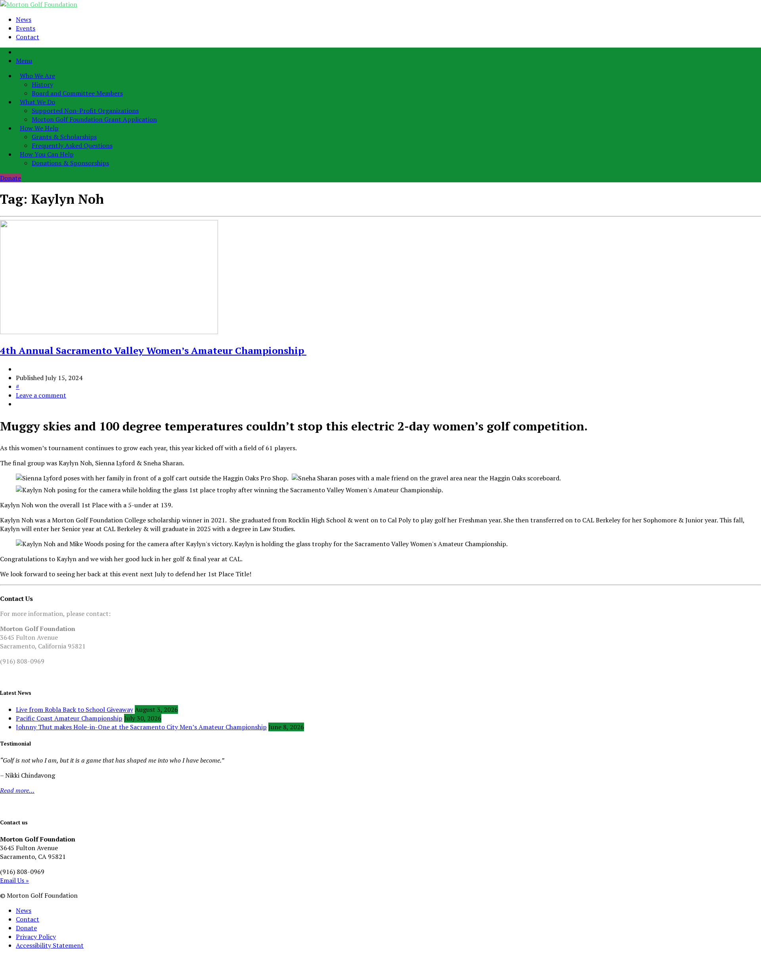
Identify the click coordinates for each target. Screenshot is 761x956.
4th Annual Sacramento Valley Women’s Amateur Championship (153, 350)
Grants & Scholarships (64, 136)
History (42, 84)
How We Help (39, 128)
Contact (27, 37)
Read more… (17, 790)
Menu (24, 60)
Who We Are (37, 75)
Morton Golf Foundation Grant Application (94, 119)
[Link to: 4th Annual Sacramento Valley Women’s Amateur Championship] (109, 331)
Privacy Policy (36, 936)
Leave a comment (41, 395)
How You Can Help (47, 154)
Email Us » (14, 880)
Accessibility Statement (50, 945)
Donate (10, 178)
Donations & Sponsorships (70, 163)
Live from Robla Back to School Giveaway (74, 709)
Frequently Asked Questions (72, 145)
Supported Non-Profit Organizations (85, 110)
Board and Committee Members (77, 93)
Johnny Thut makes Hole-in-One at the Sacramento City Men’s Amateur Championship (141, 727)
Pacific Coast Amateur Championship (69, 718)
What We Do (37, 102)
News (23, 19)
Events (25, 28)
